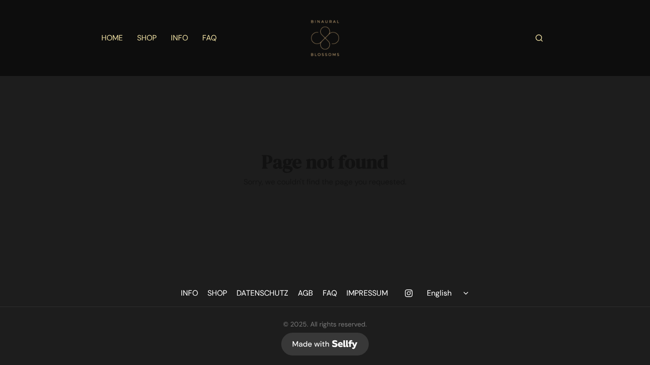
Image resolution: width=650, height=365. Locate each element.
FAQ (209, 38)
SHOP (147, 38)
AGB (305, 293)
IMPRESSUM (367, 293)
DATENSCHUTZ (262, 293)
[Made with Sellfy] (325, 344)
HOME (112, 38)
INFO (179, 38)
